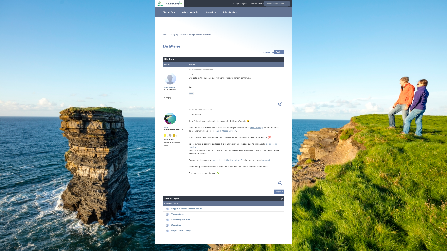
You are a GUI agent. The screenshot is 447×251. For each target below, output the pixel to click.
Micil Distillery (256, 127)
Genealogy (211, 12)
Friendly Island (230, 12)
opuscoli (266, 160)
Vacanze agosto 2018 (180, 219)
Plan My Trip (169, 12)
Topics (175, 203)
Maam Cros (176, 225)
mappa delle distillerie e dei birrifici (228, 160)
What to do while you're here (191, 34)
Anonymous (169, 87)
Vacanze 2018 (177, 214)
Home (165, 34)
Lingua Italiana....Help (181, 230)
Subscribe (266, 52)
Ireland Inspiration (190, 12)
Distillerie (207, 34)
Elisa (166, 127)
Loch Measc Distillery (226, 130)
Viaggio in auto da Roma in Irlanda (186, 209)
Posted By (168, 203)
